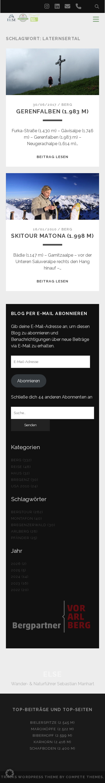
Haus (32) (20, 473)
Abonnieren (28, 380)
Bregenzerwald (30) (33, 525)
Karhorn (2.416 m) (52, 742)
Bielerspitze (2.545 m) (52, 723)
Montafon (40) (26, 518)
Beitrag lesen (52, 157)
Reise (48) (21, 467)
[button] (9, 773)
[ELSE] (23, 19)
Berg (66, 105)
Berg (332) (21, 460)
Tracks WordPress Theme (29, 777)
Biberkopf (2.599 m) (53, 735)
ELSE (52, 674)
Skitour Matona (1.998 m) (52, 235)
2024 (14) (20, 577)
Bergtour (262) (27, 512)
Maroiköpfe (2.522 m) (52, 729)
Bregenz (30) (24, 480)
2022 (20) (20, 590)
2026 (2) (19, 564)
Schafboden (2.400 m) (53, 748)
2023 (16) (20, 583)
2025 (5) (18, 570)
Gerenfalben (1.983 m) (52, 111)
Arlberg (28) (24, 531)
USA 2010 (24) (24, 486)
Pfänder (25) (24, 538)
